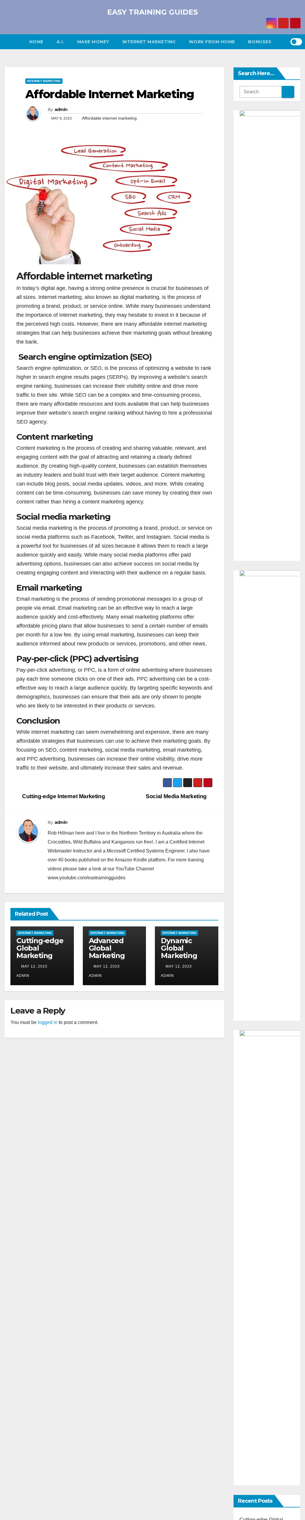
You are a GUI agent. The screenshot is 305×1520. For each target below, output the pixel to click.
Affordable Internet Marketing (109, 94)
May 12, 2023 (34, 966)
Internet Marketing (149, 41)
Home (36, 41)
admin (61, 109)
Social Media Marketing (177, 796)
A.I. (60, 41)
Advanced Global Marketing (107, 948)
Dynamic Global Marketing (179, 948)
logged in (47, 1022)
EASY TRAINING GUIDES (152, 12)
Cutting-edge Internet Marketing (63, 796)
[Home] (13, 41)
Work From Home (212, 41)
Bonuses (260, 41)
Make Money (93, 41)
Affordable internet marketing (109, 118)
